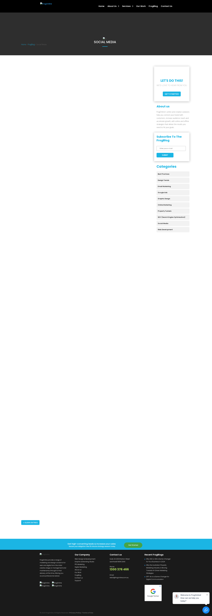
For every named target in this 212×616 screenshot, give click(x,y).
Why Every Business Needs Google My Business (50, 339)
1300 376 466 (119, 569)
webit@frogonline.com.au (119, 578)
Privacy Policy (75, 613)
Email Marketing (164, 186)
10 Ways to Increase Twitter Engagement (47, 454)
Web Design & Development (85, 559)
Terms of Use (87, 613)
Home (101, 6)
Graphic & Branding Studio (84, 562)
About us (78, 570)
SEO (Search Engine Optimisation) (171, 217)
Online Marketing (31, 152)
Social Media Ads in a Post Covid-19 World (47, 259)
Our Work (141, 6)
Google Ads (29, 189)
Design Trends (163, 180)
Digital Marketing (81, 567)
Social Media (29, 78)
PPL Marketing (80, 564)
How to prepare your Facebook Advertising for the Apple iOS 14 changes (64, 111)
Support (78, 580)
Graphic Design (164, 198)
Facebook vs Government (38, 74)
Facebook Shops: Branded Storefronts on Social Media (54, 299)
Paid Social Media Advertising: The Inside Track (50, 491)
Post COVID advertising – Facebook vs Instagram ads (54, 148)
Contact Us (166, 6)
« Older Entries (30, 522)
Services (126, 6)
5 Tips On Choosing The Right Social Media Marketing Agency (58, 417)
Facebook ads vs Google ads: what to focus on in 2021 (54, 185)
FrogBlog (153, 6)
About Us (112, 6)
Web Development (165, 229)
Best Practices (163, 174)
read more (32, 94)
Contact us (79, 578)
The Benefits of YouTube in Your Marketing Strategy (53, 376)
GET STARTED (172, 94)
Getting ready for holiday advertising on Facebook (52, 222)
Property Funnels (164, 211)
